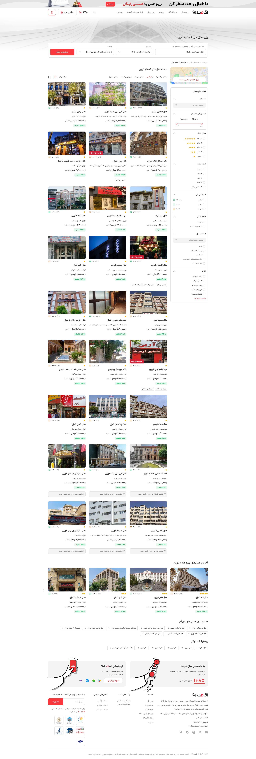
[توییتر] (180, 732)
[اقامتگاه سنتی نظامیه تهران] (148, 456)
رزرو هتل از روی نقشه (146, 713)
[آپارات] (193, 732)
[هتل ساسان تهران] (148, 94)
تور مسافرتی (149, 709)
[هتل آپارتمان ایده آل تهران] (67, 456)
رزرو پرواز (151, 12)
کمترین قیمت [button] (139, 77)
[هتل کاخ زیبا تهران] (148, 513)
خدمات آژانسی (103, 701)
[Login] (52, 12)
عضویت (55, 701)
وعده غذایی (201, 216)
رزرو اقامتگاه (173, 12)
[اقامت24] (200, 694)
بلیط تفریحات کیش (123, 701)
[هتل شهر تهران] (148, 579)
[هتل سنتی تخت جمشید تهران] (67, 351)
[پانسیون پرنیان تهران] (107, 351)
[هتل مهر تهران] (148, 198)
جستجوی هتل (62, 52)
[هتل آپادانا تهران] (67, 198)
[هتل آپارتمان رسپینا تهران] (107, 94)
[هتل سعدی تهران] (107, 247)
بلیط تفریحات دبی (124, 704)
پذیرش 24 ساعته (196, 250)
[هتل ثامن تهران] (67, 406)
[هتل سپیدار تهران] (107, 513)
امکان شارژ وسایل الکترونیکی (192, 259)
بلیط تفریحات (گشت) (135, 12)
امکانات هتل (201, 233)
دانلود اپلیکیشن (113, 680)
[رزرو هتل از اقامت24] (200, 12)
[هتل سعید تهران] (148, 302)
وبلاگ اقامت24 (148, 718)
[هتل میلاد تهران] (148, 406)
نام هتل (203, 98)
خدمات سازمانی (102, 705)
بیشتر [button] (120, 12)
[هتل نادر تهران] (67, 247)
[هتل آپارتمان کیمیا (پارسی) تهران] (67, 143)
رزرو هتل (185, 12)
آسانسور (199, 255)
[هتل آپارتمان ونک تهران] (107, 456)
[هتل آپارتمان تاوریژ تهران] (67, 302)
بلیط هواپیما (149, 705)
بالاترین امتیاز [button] (113, 77)
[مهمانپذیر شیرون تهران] (107, 302)
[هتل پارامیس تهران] (107, 406)
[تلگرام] (187, 732)
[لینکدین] (200, 732)
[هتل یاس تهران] (67, 94)
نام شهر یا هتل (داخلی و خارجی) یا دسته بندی (188, 46)
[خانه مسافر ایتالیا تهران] (148, 143)
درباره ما (150, 722)
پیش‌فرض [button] (150, 77)
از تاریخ (148, 46)
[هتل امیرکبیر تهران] (67, 579)
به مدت (109, 46)
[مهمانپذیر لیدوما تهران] (107, 198)
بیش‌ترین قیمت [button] (126, 77)
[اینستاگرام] (206, 732)
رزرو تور (161, 12)
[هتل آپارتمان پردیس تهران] (67, 513)
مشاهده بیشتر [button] (201, 298)
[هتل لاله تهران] (189, 579)
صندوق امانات (197, 263)
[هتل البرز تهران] (107, 579)
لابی (200, 246)
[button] (55, 76)
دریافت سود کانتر (102, 709)
